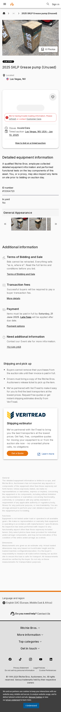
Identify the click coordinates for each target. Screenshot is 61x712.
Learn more (48, 453)
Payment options (16, 326)
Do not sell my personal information (19, 670)
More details (13, 298)
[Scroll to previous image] (5, 224)
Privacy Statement (21, 668)
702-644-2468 (14, 347)
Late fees (25, 317)
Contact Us (43, 613)
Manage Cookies (35, 697)
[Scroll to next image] (56, 224)
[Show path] (13, 13)
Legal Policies (39, 668)
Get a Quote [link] (17, 453)
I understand (31, 705)
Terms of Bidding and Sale (21, 274)
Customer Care (34, 119)
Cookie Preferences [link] (47, 670)
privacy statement (13, 700)
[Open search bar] (48, 4)
